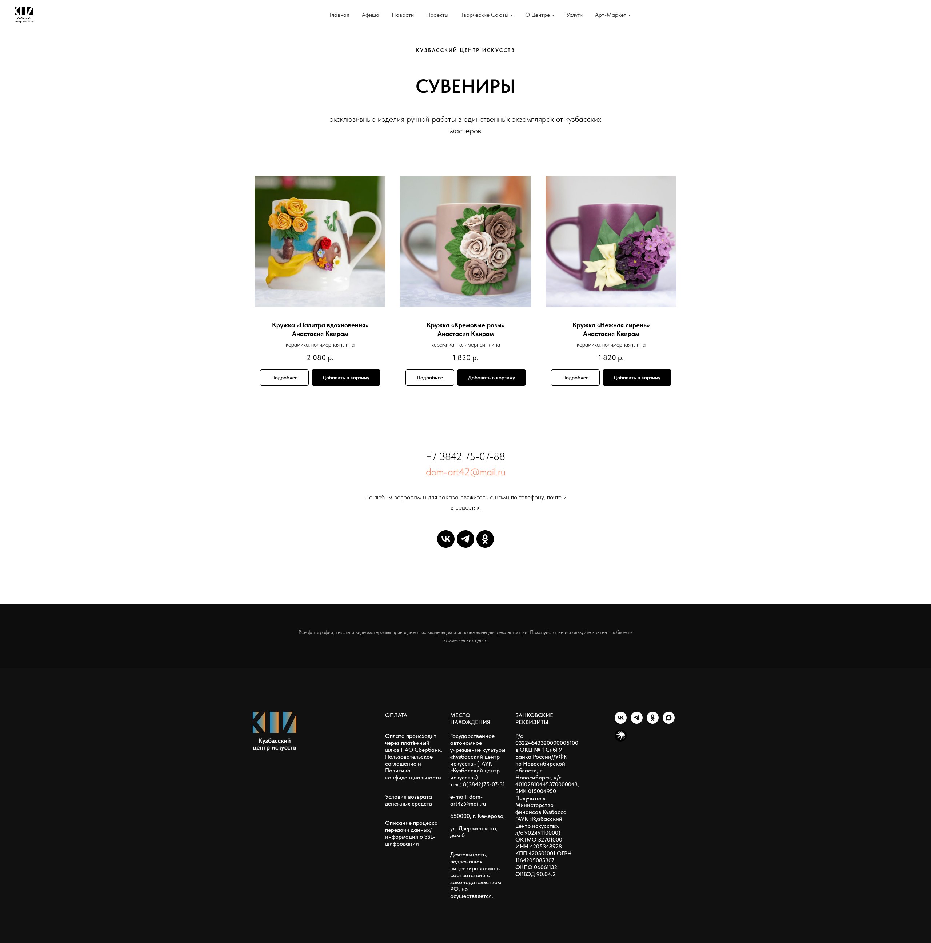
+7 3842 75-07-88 (465, 456)
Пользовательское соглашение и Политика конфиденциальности (413, 767)
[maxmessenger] (669, 722)
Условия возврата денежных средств (408, 800)
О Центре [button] (537, 14)
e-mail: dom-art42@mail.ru (468, 800)
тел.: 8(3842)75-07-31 (477, 784)
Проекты (437, 14)
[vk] (621, 722)
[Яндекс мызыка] (621, 739)
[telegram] (637, 722)
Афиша (370, 14)
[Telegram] (465, 539)
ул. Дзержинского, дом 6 (474, 832)
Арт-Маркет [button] (610, 14)
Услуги (575, 14)
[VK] (446, 539)
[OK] (485, 539)
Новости (403, 14)
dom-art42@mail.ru (466, 471)
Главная (339, 14)
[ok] (653, 722)
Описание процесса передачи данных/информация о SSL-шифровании (411, 833)
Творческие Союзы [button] (484, 14)
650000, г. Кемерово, (477, 815)
